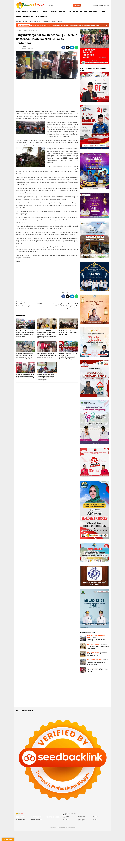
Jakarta (97, 644)
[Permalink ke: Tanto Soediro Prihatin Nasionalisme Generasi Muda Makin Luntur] (68, 323)
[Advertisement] (47, 94)
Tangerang (98, 635)
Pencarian (77, 5)
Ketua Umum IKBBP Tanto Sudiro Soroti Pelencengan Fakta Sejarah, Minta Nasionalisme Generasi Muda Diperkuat (46, 334)
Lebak (100, 659)
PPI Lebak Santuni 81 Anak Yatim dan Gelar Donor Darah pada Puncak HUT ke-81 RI (46, 355)
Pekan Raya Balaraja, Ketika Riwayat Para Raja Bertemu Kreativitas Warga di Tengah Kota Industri (25, 333)
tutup (64, 814)
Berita (88, 659)
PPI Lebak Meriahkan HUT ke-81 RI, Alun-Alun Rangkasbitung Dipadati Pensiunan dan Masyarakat (68, 356)
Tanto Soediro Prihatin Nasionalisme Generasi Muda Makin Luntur (91, 25)
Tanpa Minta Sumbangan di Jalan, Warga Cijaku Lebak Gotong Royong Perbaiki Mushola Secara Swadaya (24, 356)
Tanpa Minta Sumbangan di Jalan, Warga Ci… (96, 663)
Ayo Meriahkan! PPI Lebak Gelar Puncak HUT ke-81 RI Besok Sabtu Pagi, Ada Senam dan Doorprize (47, 377)
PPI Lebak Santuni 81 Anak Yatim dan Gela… (97, 670)
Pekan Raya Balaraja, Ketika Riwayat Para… (96, 640)
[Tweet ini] (68, 47)
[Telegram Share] (72, 47)
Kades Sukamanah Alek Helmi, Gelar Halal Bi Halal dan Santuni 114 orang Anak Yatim (30, 304)
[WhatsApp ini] (76, 47)
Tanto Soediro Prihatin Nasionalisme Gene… (94, 655)
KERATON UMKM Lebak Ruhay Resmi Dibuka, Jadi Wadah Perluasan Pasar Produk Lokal (25, 376)
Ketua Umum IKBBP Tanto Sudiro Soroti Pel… (98, 647)
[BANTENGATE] (30, 5)
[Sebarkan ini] (63, 47)
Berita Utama (90, 635)
